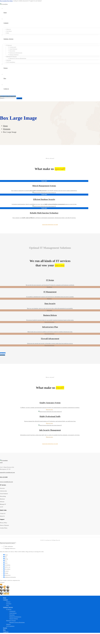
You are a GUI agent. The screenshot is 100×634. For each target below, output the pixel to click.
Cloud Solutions (4, 493)
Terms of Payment (4, 525)
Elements (6, 129)
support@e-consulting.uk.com (7, 472)
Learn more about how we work (50, 224)
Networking (3, 496)
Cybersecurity (3, 491)
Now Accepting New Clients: (6, 0)
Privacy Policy (3, 522)
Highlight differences (10, 548)
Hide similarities (9, 546)
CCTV (1, 507)
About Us (2, 516)
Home (5, 126)
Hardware (2, 499)
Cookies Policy (3, 528)
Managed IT (3, 504)
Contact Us (2, 513)
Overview (2, 488)
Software (2, 501)
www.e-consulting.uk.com (6, 481)
